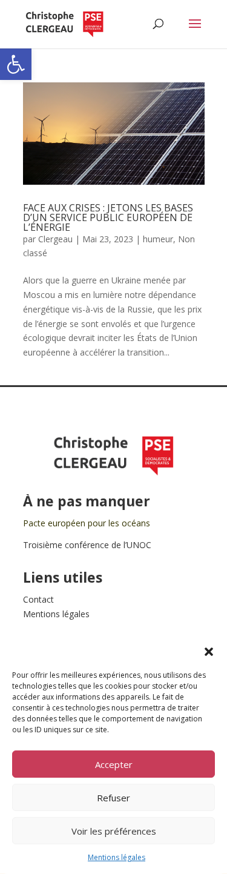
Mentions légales (116, 857)
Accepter (114, 764)
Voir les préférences (113, 831)
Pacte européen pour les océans (86, 523)
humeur (158, 239)
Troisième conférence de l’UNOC (87, 545)
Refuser (113, 798)
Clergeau (55, 239)
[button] (15, 64)
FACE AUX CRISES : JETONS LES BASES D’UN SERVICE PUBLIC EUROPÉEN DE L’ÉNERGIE (108, 217)
